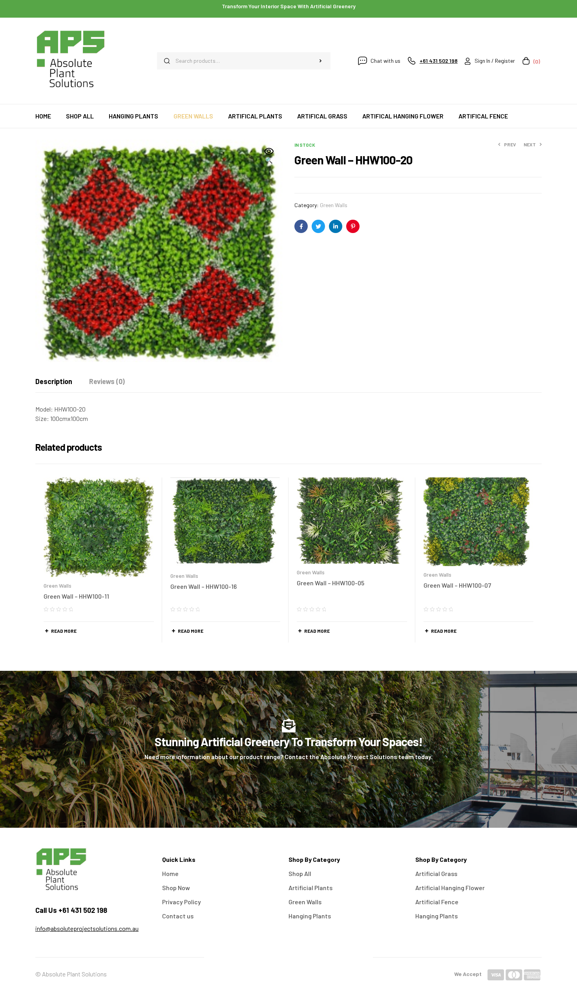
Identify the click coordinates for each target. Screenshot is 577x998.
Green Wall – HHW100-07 (457, 585)
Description (53, 381)
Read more (64, 631)
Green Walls (333, 205)
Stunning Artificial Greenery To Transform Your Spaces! (288, 741)
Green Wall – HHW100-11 (76, 596)
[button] (269, 156)
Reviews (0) (107, 381)
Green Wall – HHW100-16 (203, 586)
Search (320, 60)
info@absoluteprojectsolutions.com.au (87, 928)
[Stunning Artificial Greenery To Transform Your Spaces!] (289, 725)
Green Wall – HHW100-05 (330, 582)
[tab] (53, 381)
